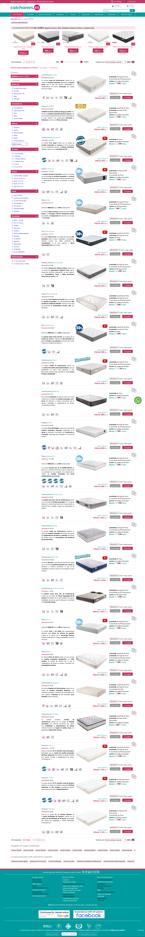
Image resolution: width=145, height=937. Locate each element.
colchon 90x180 (77, 850)
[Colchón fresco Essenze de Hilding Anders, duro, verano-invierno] (91, 271)
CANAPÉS (30, 14)
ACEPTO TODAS (69, 934)
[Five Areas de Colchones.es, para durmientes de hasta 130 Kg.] (91, 146)
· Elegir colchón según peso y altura (72, 886)
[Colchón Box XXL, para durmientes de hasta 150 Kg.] (91, 566)
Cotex (49, 75)
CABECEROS (86, 14)
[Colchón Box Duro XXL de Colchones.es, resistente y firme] (91, 503)
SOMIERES (60, 14)
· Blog (98, 890)
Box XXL (50, 557)
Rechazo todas (52, 934)
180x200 (15, 72)
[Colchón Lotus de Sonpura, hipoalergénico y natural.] (91, 787)
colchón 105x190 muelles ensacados (114, 861)
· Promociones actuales (39, 896)
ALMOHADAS (98, 14)
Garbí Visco (48, 325)
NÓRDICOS (111, 14)
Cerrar (141, 930)
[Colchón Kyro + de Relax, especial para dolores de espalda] (91, 629)
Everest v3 (48, 168)
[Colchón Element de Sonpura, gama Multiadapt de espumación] (91, 818)
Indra (47, 745)
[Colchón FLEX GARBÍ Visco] (91, 334)
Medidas (20, 76)
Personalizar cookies (88, 934)
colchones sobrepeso (55, 861)
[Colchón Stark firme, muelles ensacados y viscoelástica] (91, 369)
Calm (46, 200)
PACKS (73, 14)
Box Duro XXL (52, 494)
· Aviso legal (100, 896)
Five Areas (51, 137)
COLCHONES (17, 14)
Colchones (53, 67)
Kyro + (46, 619)
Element (48, 809)
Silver (46, 651)
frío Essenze (52, 262)
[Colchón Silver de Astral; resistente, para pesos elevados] (91, 660)
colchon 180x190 (115, 850)
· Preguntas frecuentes (69, 882)
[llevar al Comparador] (133, 73)
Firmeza (15, 149)
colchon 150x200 (53, 850)
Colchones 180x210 (89, 850)
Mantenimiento (17, 257)
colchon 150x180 (103, 850)
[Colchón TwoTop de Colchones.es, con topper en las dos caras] (91, 723)
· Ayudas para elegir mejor (70, 888)
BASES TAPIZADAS (45, 14)
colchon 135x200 (65, 850)
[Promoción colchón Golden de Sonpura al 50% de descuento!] (91, 115)
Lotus (47, 777)
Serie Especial (49, 294)
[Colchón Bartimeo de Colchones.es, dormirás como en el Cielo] (91, 400)
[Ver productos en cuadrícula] (129, 62)
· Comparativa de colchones (70, 898)
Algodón (50, 683)
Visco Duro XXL (53, 588)
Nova (47, 422)
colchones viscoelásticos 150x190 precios (89, 861)
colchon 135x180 (28, 850)
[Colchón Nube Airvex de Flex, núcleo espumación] (91, 240)
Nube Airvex (48, 231)
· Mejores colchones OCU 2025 (71, 890)
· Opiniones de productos (69, 901)
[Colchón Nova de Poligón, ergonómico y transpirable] (91, 431)
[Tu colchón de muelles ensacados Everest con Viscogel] (91, 177)
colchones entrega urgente (19, 861)
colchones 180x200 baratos (19, 23)
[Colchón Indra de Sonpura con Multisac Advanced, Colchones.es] (91, 754)
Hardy (49, 525)
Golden (48, 106)
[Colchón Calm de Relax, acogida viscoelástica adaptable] (91, 209)
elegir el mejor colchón (26, 19)
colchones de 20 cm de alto (38, 861)
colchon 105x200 (41, 850)
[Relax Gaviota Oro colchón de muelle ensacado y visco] (91, 465)
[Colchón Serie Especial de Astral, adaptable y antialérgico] (91, 302)
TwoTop (50, 714)
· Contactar (65, 880)
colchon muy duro (69, 861)
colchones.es (43, 68)
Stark (49, 360)
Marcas (14, 123)
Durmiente (16, 216)
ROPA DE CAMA (126, 14)
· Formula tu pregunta (68, 892)
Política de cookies (117, 930)
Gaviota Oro (48, 456)
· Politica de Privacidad (104, 894)
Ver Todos (26, 840)
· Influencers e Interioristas (105, 882)
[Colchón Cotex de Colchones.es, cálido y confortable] (91, 84)
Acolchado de (17, 104)
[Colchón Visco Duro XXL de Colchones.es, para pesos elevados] (91, 597)
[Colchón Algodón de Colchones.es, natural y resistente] (91, 692)
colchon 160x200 (127, 850)
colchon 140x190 (16, 850)
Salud (14, 191)
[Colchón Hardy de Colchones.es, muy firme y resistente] (91, 535)
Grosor (14, 171)
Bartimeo (50, 391)
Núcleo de (15, 84)
